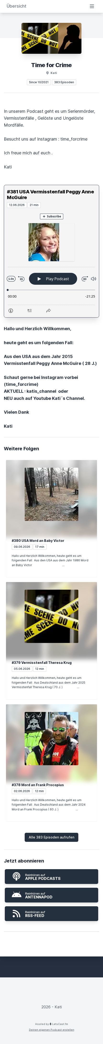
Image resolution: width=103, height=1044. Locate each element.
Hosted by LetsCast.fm (51, 1024)
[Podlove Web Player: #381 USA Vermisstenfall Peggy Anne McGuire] (51, 262)
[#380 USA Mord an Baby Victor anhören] (51, 494)
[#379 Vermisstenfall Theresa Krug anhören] (51, 616)
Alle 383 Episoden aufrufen (51, 837)
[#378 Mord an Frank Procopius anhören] (51, 738)
